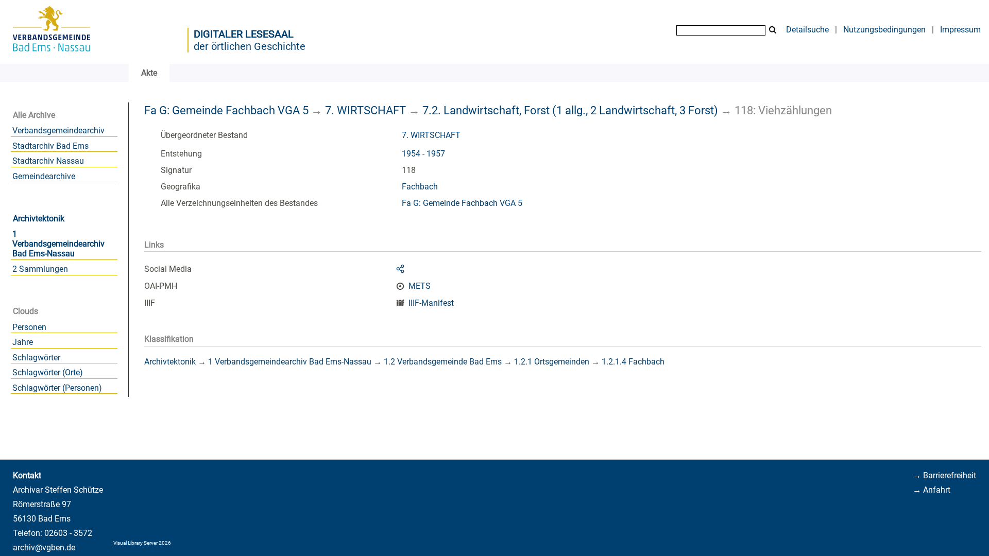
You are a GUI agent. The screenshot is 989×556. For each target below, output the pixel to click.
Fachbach (420, 187)
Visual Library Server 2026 (142, 543)
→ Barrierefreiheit (944, 475)
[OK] (772, 30)
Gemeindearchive (43, 176)
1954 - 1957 (423, 154)
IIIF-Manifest (431, 303)
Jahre (22, 342)
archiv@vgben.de (44, 547)
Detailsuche (807, 29)
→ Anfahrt (931, 490)
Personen (29, 327)
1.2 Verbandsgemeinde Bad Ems (443, 362)
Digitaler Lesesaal (244, 34)
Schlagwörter (36, 357)
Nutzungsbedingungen (884, 29)
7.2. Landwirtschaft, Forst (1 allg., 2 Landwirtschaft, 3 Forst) (570, 110)
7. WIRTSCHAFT (365, 110)
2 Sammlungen (40, 269)
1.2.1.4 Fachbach (633, 362)
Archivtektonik (38, 218)
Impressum (960, 29)
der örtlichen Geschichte (249, 46)
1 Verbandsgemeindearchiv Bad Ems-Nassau (58, 243)
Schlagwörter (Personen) (57, 388)
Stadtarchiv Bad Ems (50, 146)
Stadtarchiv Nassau (48, 161)
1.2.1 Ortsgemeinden (551, 362)
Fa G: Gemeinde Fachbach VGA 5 (226, 110)
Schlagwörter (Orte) (47, 372)
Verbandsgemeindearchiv (58, 130)
